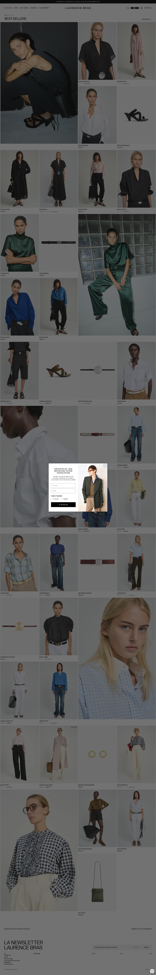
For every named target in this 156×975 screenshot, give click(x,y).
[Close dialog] (105, 465)
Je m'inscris (63, 505)
